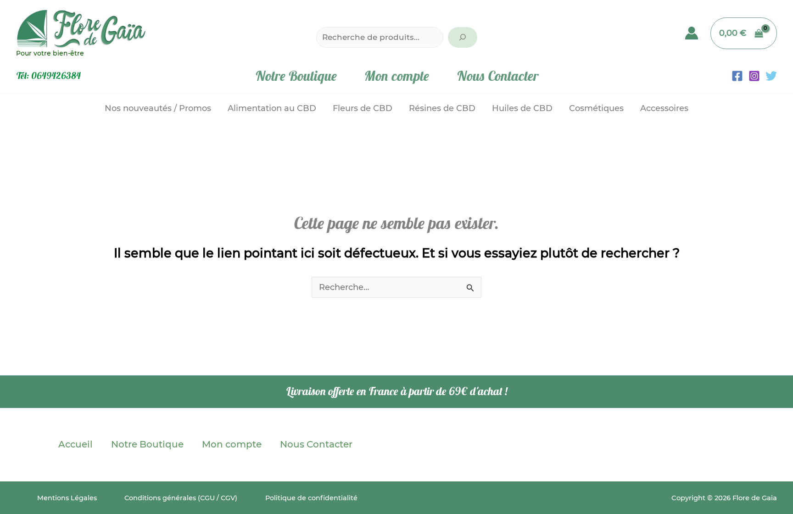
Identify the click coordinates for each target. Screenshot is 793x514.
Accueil (75, 444)
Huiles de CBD (522, 108)
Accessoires (664, 108)
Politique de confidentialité (311, 498)
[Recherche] (462, 37)
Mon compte (396, 75)
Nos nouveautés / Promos (158, 108)
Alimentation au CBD (272, 108)
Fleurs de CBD (362, 108)
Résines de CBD (442, 108)
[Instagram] (754, 76)
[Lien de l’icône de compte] (691, 33)
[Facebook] (737, 76)
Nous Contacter (497, 75)
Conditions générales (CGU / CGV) (180, 498)
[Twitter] (771, 76)
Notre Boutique (296, 75)
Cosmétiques (596, 108)
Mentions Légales (67, 498)
